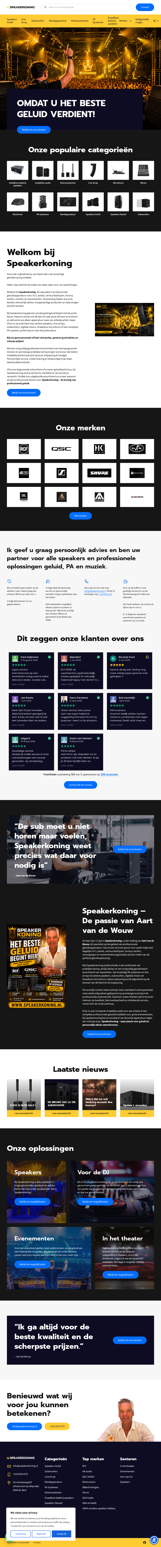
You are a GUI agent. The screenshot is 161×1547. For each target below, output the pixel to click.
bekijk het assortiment (130, 849)
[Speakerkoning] (21, 7)
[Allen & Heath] (137, 497)
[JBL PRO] (24, 497)
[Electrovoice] (137, 473)
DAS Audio (88, 1498)
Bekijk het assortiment (34, 129)
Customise (21, 1534)
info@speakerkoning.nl (95, 591)
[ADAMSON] (62, 497)
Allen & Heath (89, 1503)
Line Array (50, 1477)
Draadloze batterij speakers (59, 1498)
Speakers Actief (53, 1466)
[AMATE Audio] (99, 497)
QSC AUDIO (88, 1477)
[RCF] (24, 449)
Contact (145, 7)
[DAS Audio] (137, 449)
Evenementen (127, 1471)
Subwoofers (51, 1471)
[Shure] (99, 473)
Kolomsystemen (53, 1492)
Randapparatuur (53, 1482)
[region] (40, 1524)
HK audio (87, 1471)
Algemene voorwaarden (18, 1542)
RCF (84, 1466)
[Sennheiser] (62, 473)
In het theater (127, 1466)
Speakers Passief (53, 1503)
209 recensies (109, 774)
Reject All (41, 1534)
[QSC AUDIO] (62, 449)
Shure (85, 1492)
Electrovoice (88, 1482)
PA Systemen (51, 1487)
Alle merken (80, 516)
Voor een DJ (126, 1477)
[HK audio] (99, 449)
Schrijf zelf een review (80, 785)
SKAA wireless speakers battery (98, 1508)
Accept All (61, 1534)
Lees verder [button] (18, 684)
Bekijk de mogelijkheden (32, 1201)
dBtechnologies (90, 1487)
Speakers (125, 1482)
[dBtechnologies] (24, 473)
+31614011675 (105, 594)
